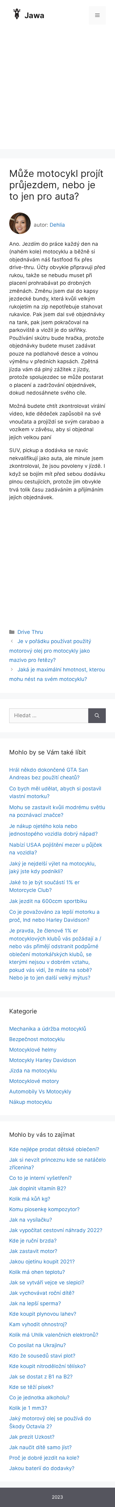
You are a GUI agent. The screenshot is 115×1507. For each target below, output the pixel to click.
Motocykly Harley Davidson (42, 1060)
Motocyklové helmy (32, 1050)
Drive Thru (30, 632)
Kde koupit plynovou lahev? (42, 1314)
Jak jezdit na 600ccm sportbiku (48, 901)
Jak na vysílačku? (30, 1220)
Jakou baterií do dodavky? (42, 1468)
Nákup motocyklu (30, 1102)
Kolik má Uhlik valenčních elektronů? (53, 1335)
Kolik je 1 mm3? (28, 1408)
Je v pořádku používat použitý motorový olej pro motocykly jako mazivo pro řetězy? (50, 650)
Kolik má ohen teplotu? (37, 1272)
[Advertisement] (57, 91)
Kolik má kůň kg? (29, 1199)
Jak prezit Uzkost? (32, 1437)
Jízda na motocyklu (33, 1071)
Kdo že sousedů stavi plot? (42, 1356)
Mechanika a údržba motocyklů (47, 1029)
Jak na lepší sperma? (35, 1303)
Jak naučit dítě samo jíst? (40, 1447)
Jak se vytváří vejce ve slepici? (46, 1282)
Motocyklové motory (34, 1081)
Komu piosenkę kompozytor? (44, 1209)
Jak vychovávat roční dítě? (42, 1293)
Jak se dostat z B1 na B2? (41, 1377)
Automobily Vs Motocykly (40, 1091)
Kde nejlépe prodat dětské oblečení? (54, 1149)
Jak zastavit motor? (33, 1251)
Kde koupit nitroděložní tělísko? (47, 1366)
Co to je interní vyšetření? (40, 1178)
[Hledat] (97, 715)
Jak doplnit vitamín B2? (37, 1188)
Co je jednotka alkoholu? (39, 1397)
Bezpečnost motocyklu (37, 1039)
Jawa (34, 15)
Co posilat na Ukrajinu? (37, 1345)
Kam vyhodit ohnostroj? (38, 1324)
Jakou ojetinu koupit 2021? (42, 1261)
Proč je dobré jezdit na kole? (44, 1458)
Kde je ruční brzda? (33, 1241)
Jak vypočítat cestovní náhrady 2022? (55, 1230)
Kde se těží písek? (31, 1387)
